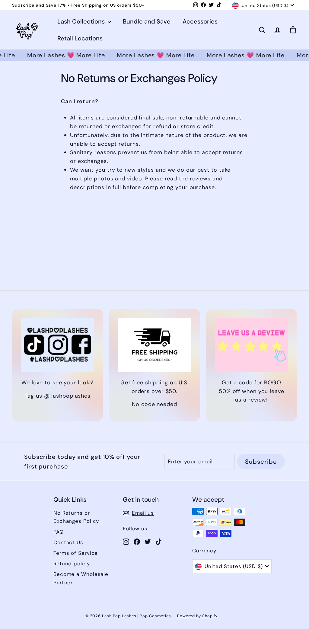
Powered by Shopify (197, 615)
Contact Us (68, 542)
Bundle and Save (146, 21)
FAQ (58, 532)
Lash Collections (81, 21)
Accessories (200, 21)
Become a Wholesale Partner (80, 578)
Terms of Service (75, 553)
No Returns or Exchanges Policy (76, 517)
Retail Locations (80, 38)
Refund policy (71, 563)
